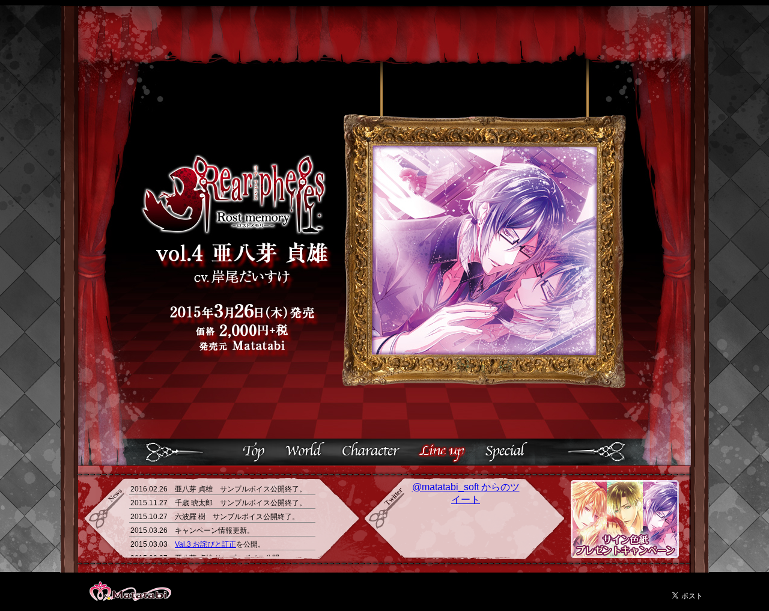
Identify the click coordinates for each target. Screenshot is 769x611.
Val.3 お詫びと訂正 (205, 544)
